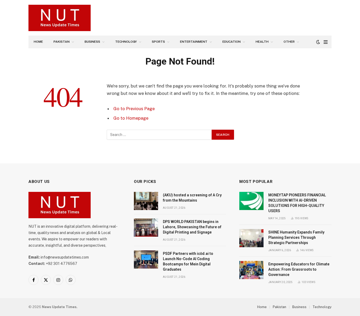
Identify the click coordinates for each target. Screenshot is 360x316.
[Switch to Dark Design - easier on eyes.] (318, 42)
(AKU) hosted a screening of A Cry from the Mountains (192, 197)
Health (262, 41)
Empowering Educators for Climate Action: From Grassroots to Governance (298, 269)
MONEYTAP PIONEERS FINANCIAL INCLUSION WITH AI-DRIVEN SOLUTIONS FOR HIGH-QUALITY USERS (297, 203)
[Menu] (326, 42)
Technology (126, 41)
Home (38, 41)
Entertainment (193, 41)
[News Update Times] (59, 18)
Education (231, 41)
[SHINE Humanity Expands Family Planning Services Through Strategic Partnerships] (251, 238)
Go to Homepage (130, 118)
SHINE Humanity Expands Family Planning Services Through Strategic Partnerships (296, 237)
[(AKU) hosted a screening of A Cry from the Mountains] (146, 201)
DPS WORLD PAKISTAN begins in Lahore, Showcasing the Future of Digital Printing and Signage (192, 227)
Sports (158, 41)
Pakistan (61, 41)
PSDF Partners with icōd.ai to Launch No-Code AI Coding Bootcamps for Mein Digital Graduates (188, 261)
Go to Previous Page (134, 108)
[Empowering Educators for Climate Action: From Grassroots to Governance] (251, 270)
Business (92, 41)
